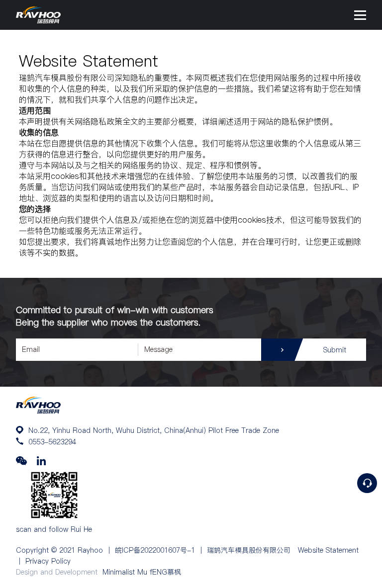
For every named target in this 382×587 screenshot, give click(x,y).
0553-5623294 (52, 441)
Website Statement (328, 550)
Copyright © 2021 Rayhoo (59, 550)
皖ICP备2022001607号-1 (155, 550)
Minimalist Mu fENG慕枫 (141, 572)
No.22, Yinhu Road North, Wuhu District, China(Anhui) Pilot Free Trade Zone (153, 430)
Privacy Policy (48, 561)
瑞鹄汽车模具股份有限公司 (248, 550)
